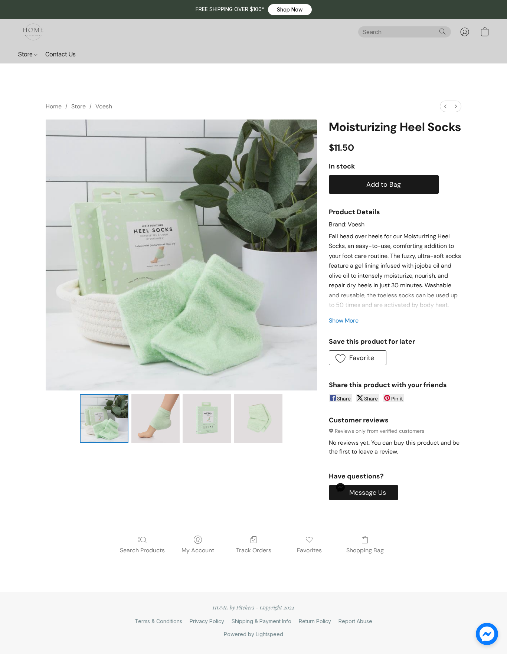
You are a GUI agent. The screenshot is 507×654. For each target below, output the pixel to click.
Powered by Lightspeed (253, 634)
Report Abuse (355, 621)
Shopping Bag (365, 550)
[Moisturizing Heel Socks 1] (155, 418)
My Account (197, 550)
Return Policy (315, 621)
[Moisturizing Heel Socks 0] (104, 418)
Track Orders (253, 550)
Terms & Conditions (158, 621)
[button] (290, 9)
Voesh (103, 106)
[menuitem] (445, 106)
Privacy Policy (207, 621)
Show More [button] (344, 320)
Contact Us (60, 54)
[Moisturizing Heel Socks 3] (258, 418)
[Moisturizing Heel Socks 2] (207, 418)
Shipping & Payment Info (261, 621)
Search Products (142, 550)
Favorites (309, 550)
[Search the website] (442, 31)
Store (26, 54)
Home (54, 106)
